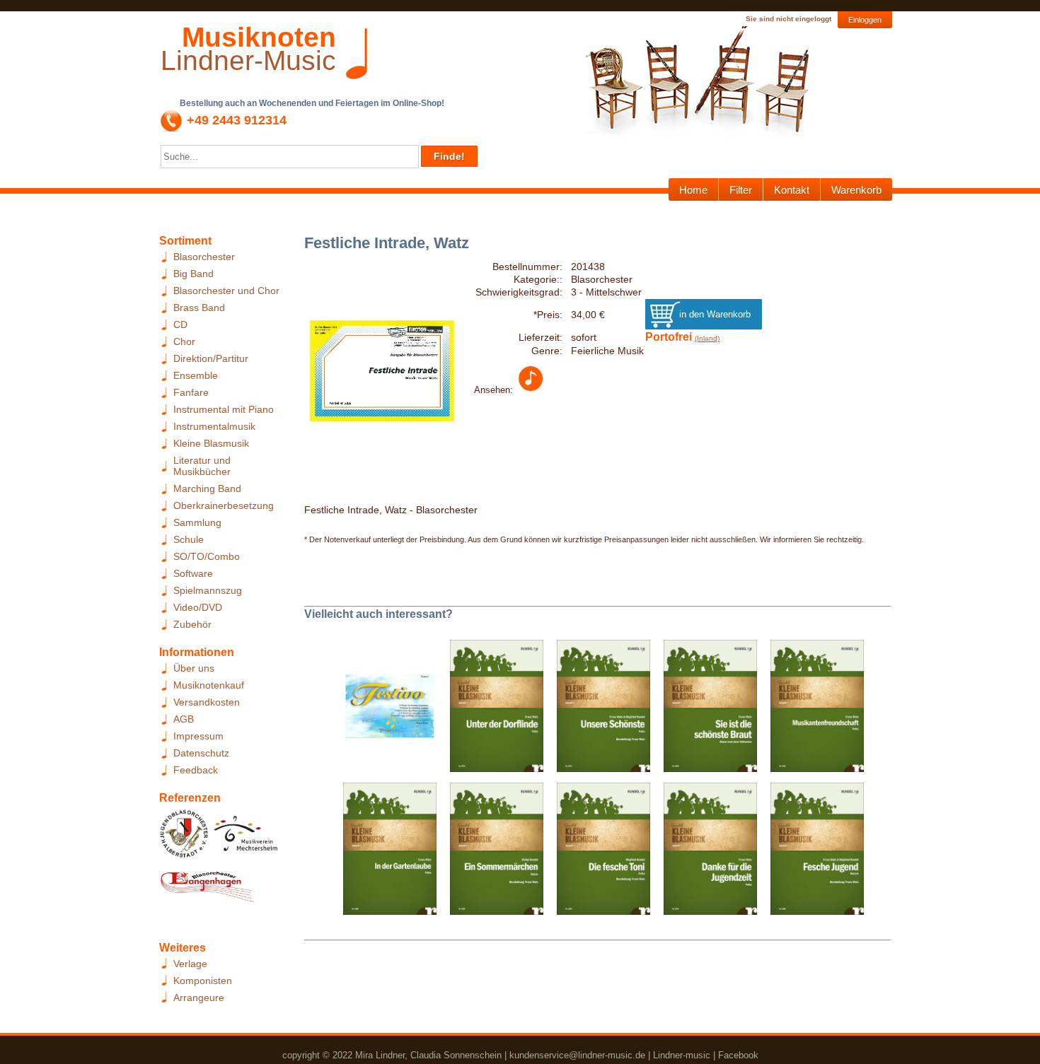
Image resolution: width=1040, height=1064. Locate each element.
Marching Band (207, 488)
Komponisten (202, 980)
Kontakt (791, 190)
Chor (184, 341)
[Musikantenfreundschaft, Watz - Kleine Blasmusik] (812, 710)
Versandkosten (206, 702)
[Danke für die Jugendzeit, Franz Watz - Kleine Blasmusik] (705, 853)
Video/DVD (197, 607)
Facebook (738, 1055)
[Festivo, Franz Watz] (385, 710)
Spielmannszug (207, 590)
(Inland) (707, 338)
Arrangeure (198, 997)
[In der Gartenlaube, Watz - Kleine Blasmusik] (385, 853)
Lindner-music (681, 1055)
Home (693, 190)
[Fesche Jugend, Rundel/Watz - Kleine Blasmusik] (812, 853)
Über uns (193, 668)
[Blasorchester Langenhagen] (206, 890)
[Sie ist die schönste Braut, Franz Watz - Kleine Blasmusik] (705, 710)
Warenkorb (856, 190)
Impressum (198, 736)
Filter (740, 190)
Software (193, 573)
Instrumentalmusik (214, 426)
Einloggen (865, 20)
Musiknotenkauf (208, 685)
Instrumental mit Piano (223, 409)
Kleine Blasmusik (211, 443)
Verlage (190, 963)
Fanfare (191, 392)
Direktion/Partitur (210, 358)
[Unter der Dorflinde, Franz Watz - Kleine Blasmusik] (491, 710)
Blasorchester (204, 256)
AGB (183, 719)
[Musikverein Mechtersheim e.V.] (245, 837)
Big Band (193, 273)
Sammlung (197, 522)
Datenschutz (201, 753)
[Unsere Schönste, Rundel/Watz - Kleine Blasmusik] (598, 710)
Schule (188, 539)
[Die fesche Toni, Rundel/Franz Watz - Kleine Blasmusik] (598, 853)
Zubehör (192, 624)
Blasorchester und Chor (226, 290)
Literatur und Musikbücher (202, 466)
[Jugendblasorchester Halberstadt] (184, 837)
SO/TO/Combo (206, 556)
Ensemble (195, 375)
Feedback (195, 770)
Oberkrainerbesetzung (223, 505)
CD (180, 324)
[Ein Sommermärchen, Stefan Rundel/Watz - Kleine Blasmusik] (491, 853)
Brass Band (199, 307)
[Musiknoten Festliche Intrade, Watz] (530, 389)
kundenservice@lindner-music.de (577, 1055)
